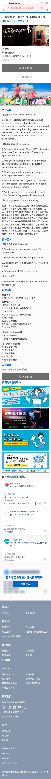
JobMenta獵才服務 (11, 636)
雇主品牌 (6, 631)
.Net (38, 503)
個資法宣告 (7, 758)
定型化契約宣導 (9, 763)
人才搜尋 (30, 627)
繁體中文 (6, 731)
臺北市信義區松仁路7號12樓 (17, 56)
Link (4, 509)
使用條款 (6, 753)
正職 (7, 49)
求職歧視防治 (8, 687)
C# (34, 503)
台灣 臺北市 (10, 52)
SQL (28, 503)
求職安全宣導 (8, 748)
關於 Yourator (8, 674)
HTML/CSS (21, 503)
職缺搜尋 (6, 612)
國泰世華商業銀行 (15, 21)
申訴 (38, 678)
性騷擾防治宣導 (9, 683)
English (5, 735)
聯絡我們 (30, 674)
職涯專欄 (6, 655)
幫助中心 (30, 678)
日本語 (5, 740)
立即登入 (25, 583)
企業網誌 (30, 655)
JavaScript (11, 503)
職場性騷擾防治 (33, 683)
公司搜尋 (30, 650)
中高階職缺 (31, 612)
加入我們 (6, 678)
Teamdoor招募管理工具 (37, 631)
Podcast (6, 659)
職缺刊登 (6, 627)
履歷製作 (6, 650)
